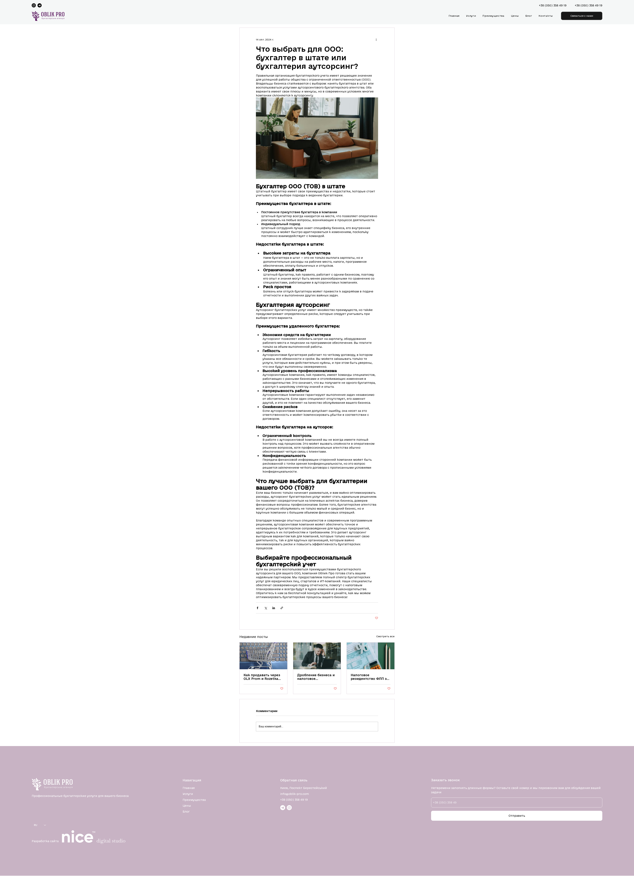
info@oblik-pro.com (294, 793)
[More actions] (376, 40)
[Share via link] (281, 607)
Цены (187, 805)
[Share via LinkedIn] (273, 607)
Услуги (188, 793)
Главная (189, 787)
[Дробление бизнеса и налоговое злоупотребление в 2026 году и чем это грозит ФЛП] (317, 656)
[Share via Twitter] (265, 607)
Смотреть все (385, 636)
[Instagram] (34, 5)
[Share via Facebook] (257, 607)
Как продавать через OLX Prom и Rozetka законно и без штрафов (262, 676)
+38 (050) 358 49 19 (294, 799)
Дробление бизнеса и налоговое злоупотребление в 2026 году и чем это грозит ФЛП (316, 676)
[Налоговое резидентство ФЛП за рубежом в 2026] (370, 656)
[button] (581, 16)
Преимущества (194, 799)
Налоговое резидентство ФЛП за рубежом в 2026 (370, 676)
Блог (186, 811)
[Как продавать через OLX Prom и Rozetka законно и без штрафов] (263, 656)
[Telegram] (39, 5)
